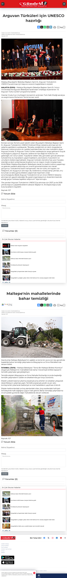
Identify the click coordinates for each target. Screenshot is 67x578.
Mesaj (3, 205)
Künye (2, 550)
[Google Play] (33, 558)
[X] (48, 538)
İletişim (3, 552)
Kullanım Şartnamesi (6, 549)
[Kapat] (34, 573)
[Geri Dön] (2, 4)
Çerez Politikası (5, 545)
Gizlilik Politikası (5, 543)
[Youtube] (61, 538)
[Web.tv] (65, 538)
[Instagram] (52, 538)
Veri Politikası (4, 547)
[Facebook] (44, 538)
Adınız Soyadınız (8, 199)
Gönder (4, 225)
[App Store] (33, 562)
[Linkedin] (56, 538)
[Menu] (64, 4)
